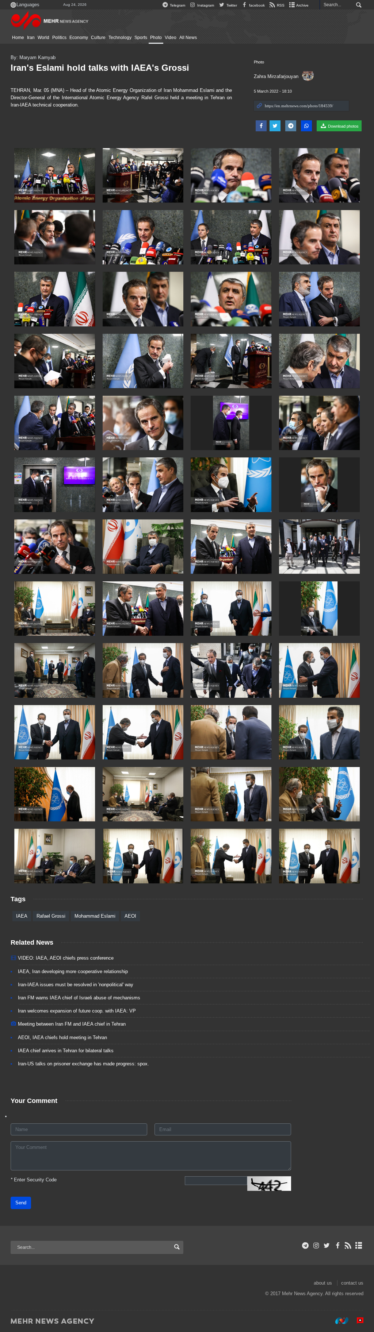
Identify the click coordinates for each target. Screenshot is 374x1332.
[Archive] (358, 1245)
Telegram (177, 5)
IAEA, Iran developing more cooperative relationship (73, 971)
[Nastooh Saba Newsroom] (338, 1320)
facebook (256, 5)
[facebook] (337, 1245)
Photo (156, 37)
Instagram (205, 5)
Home (18, 37)
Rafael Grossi (51, 916)
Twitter (231, 5)
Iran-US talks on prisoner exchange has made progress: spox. (83, 1063)
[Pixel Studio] (356, 1320)
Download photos (343, 126)
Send (20, 1202)
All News (188, 37)
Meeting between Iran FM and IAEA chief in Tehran (72, 1024)
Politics (59, 37)
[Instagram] (316, 1245)
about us (323, 1283)
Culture (98, 37)
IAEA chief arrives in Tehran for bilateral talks (66, 1050)
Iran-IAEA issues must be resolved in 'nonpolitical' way (75, 984)
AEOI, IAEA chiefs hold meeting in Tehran (62, 1037)
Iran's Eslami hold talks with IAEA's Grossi (100, 68)
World (43, 37)
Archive (302, 5)
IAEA (21, 916)
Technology (119, 37)
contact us (352, 1283)
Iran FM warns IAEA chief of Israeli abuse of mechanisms (79, 997)
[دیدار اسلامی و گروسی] (319, 856)
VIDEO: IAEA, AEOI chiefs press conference (66, 958)
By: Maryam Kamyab (33, 57)
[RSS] (348, 1245)
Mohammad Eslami (95, 916)
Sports (140, 37)
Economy (78, 37)
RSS (280, 5)
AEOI (130, 916)
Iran (31, 37)
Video (170, 37)
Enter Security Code (34, 1179)
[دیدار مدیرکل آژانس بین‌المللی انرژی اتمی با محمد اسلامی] (54, 175)
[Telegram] (305, 1245)
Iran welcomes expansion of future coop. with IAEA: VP (77, 1011)
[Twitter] (326, 1245)
